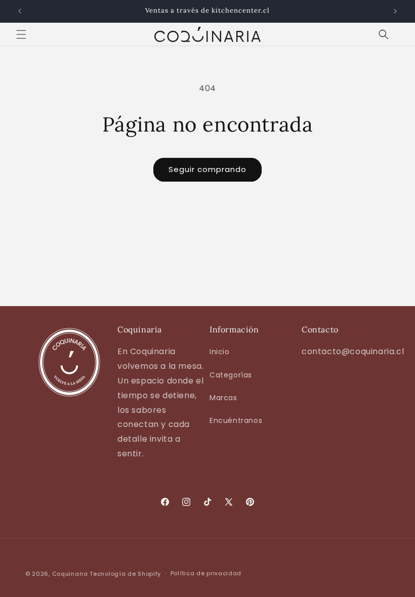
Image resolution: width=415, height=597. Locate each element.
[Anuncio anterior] (20, 11)
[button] (21, 34)
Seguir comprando (207, 169)
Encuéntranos (236, 420)
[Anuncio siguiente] (395, 11)
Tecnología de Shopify (125, 574)
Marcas (223, 398)
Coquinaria (70, 574)
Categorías (231, 375)
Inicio (220, 352)
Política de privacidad (206, 573)
